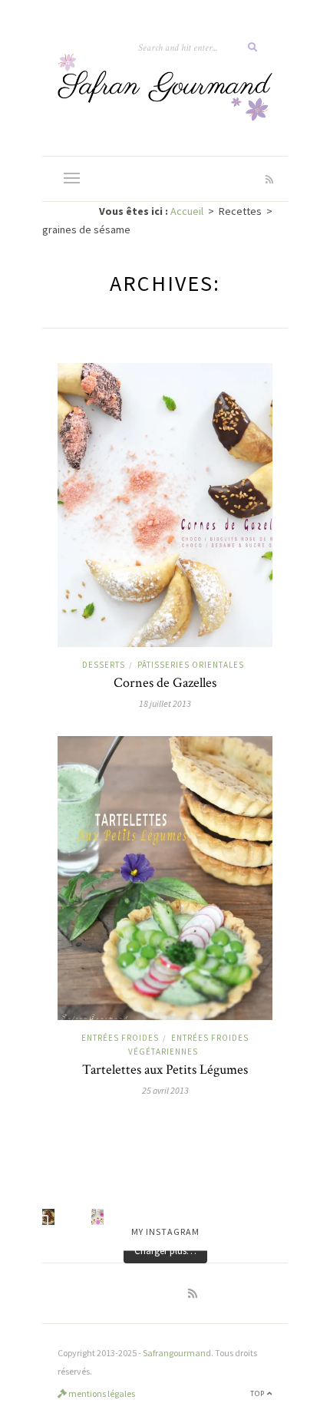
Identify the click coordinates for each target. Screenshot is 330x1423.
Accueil (186, 211)
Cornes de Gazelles (165, 683)
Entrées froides (120, 1037)
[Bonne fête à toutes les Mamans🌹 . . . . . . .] (97, 1217)
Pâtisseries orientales (190, 664)
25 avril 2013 (165, 1090)
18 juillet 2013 (165, 703)
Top (258, 1393)
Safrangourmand (177, 1353)
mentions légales (101, 1393)
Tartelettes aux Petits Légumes (165, 1069)
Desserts (103, 664)
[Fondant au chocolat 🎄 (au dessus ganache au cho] (48, 1217)
